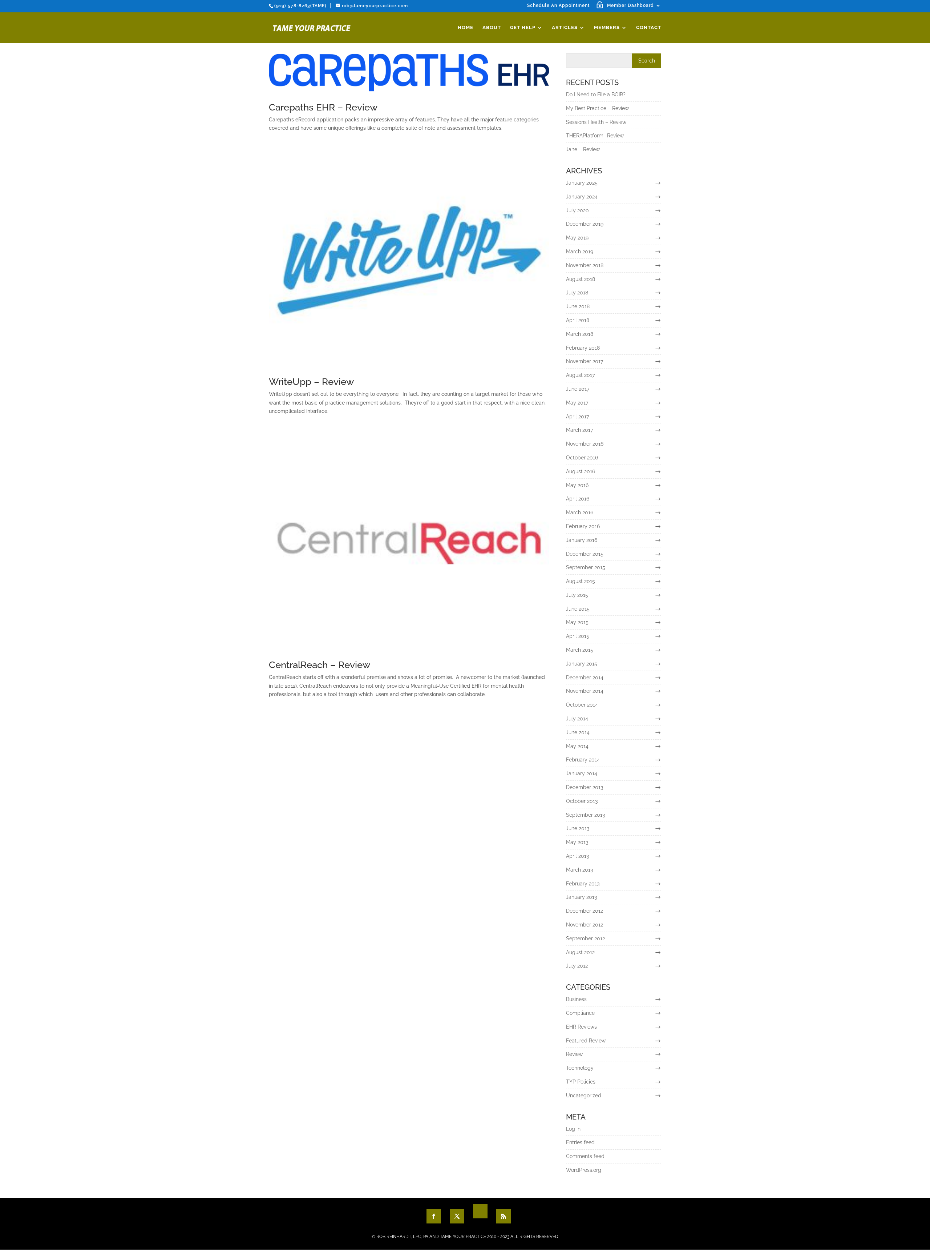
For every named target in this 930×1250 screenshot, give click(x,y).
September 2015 (585, 567)
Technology (580, 1068)
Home (465, 27)
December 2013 (584, 787)
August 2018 (580, 279)
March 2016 (579, 512)
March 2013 (579, 870)
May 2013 (577, 842)
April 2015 (577, 636)
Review (574, 1054)
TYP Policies (580, 1082)
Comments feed (585, 1156)
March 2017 (579, 430)
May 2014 (577, 746)
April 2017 (577, 416)
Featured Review (586, 1041)
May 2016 (577, 485)
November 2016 (584, 444)
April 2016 (577, 499)
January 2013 (581, 897)
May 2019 (577, 238)
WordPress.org (583, 1170)
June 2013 (577, 828)
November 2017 (584, 361)
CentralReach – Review (319, 664)
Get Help (522, 27)
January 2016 (581, 540)
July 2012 (577, 966)
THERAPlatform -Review (595, 135)
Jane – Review (583, 149)
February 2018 (583, 348)
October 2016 (582, 458)
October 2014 (582, 705)
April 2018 (577, 320)
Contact (648, 27)
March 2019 (579, 251)
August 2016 (580, 471)
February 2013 (582, 884)
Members (607, 27)
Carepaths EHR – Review (323, 107)
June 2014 (578, 732)
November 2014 (584, 691)
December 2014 (584, 677)
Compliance (580, 1013)
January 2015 (581, 664)
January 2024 (582, 197)
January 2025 (582, 183)
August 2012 (580, 952)
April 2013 (577, 856)
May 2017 (577, 403)
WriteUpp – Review (311, 381)
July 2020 (577, 210)
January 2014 (581, 773)
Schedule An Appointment (558, 5)
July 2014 (577, 719)
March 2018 (579, 334)
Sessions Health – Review (596, 122)
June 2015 (578, 609)
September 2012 (585, 938)
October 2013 (582, 801)
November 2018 (584, 265)
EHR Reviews (581, 1027)
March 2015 (579, 650)
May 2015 (577, 622)
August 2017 (580, 375)
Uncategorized (583, 1095)
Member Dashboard (630, 5)
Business (576, 999)
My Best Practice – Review (597, 108)
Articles (565, 27)
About (491, 27)
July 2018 (577, 293)
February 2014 (583, 760)
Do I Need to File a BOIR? (596, 94)
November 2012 (584, 925)
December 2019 (584, 224)
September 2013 (585, 815)
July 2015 (577, 595)
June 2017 (577, 389)
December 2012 (584, 911)
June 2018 (578, 306)
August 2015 (580, 581)
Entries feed (580, 1142)
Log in (573, 1129)
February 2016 (583, 526)
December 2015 (584, 554)
